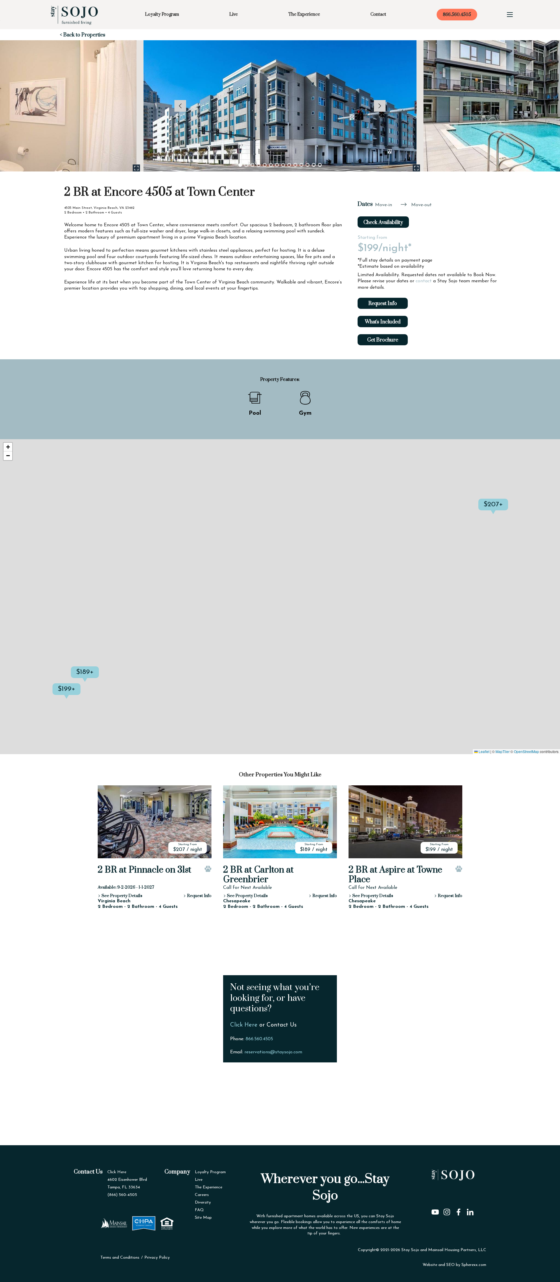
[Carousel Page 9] (289, 165)
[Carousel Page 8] (283, 165)
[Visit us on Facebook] (458, 1210)
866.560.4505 (457, 14)
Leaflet (483, 751)
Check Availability (383, 222)
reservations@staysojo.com (273, 1052)
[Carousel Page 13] (314, 165)
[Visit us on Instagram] (446, 1210)
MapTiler (503, 751)
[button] (80, 695)
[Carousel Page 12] (307, 165)
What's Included (382, 322)
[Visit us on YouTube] (435, 1210)
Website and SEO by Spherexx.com (454, 1265)
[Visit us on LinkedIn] (470, 1210)
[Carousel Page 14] (320, 165)
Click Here (244, 1025)
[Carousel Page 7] (277, 165)
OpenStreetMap (526, 751)
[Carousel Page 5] (265, 165)
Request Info (382, 303)
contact (424, 281)
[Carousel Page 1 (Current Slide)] (240, 165)
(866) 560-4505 (122, 1195)
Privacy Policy (157, 1257)
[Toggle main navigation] (510, 14)
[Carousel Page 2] (246, 165)
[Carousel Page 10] (295, 165)
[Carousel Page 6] (271, 165)
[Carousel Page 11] (301, 165)
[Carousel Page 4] (258, 165)
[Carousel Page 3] (252, 165)
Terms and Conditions (119, 1257)
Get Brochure (382, 340)
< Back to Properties (82, 35)
